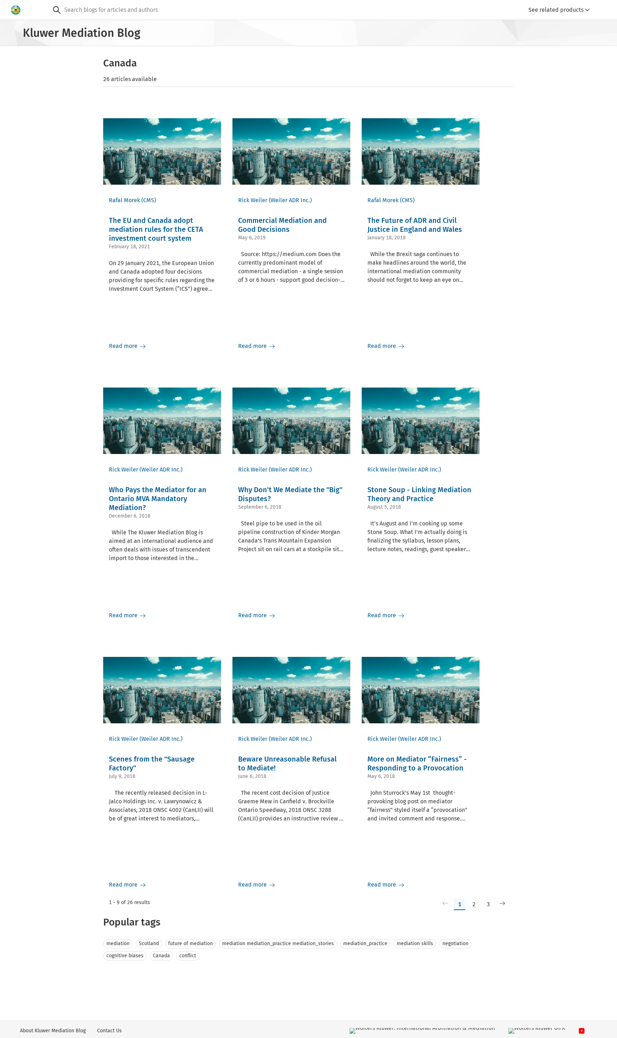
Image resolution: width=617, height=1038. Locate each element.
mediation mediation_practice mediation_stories (278, 943)
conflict (187, 956)
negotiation (455, 943)
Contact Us (109, 1031)
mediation (118, 943)
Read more (124, 346)
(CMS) (148, 200)
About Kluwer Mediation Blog (53, 1031)
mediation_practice (365, 943)
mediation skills (415, 943)
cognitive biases (125, 956)
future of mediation (190, 943)
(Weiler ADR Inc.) (290, 200)
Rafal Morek (124, 200)
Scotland (149, 943)
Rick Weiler (252, 200)
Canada (161, 956)
